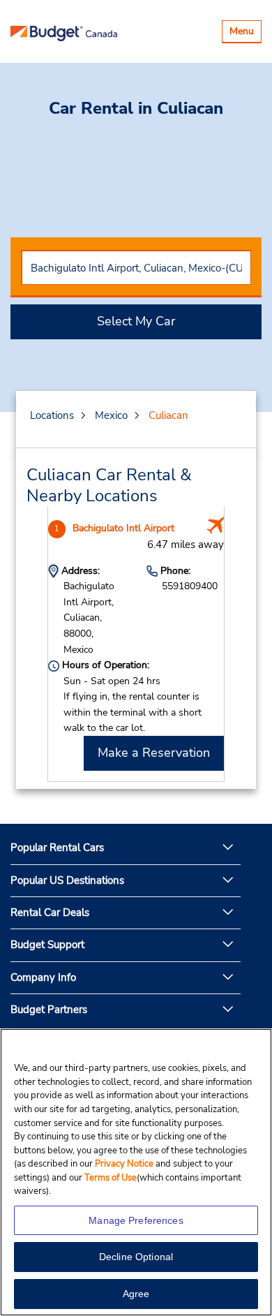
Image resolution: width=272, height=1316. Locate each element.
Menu (245, 33)
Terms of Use (110, 1177)
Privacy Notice (125, 1164)
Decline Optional (136, 1256)
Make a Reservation (154, 752)
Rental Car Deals (49, 912)
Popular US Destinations (67, 880)
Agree (136, 1293)
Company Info (43, 977)
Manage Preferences (136, 1220)
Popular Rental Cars (57, 848)
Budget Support (47, 945)
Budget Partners (48, 1009)
